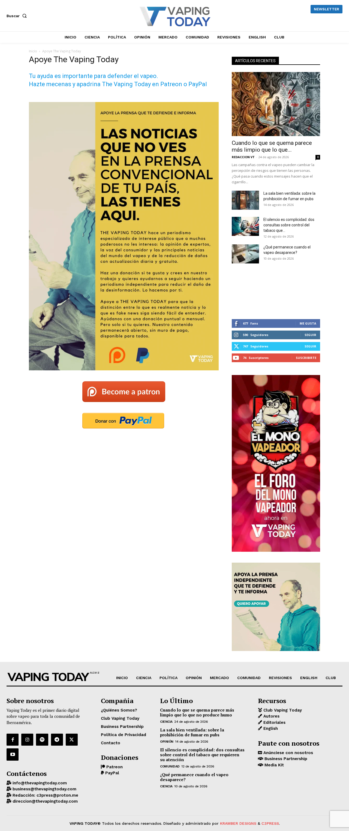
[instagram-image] (246, 291)
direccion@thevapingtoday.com (44, 801)
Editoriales (273, 722)
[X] (72, 740)
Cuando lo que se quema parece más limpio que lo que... (272, 146)
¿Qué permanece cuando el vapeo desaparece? (194, 777)
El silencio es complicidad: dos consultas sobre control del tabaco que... (288, 225)
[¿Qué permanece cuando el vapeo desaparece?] (245, 253)
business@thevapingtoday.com (43, 789)
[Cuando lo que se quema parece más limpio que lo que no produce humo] (276, 104)
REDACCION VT (243, 157)
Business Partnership (285, 758)
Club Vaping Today (282, 710)
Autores (270, 716)
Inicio (33, 51)
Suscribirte (306, 358)
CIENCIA (166, 722)
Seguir (310, 335)
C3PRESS (270, 823)
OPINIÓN (166, 741)
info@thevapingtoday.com (39, 783)
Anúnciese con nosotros (287, 752)
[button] (18, 16)
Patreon (114, 766)
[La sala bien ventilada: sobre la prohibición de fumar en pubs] (245, 200)
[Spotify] (42, 740)
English (270, 728)
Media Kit (273, 765)
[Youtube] (13, 754)
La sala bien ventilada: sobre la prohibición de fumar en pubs (192, 732)
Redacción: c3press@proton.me (44, 795)
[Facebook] (13, 740)
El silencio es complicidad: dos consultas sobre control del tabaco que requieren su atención (202, 754)
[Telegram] (57, 740)
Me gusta (308, 323)
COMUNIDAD (170, 766)
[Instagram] (27, 740)
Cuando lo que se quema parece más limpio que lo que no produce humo (197, 712)
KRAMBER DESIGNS (238, 823)
